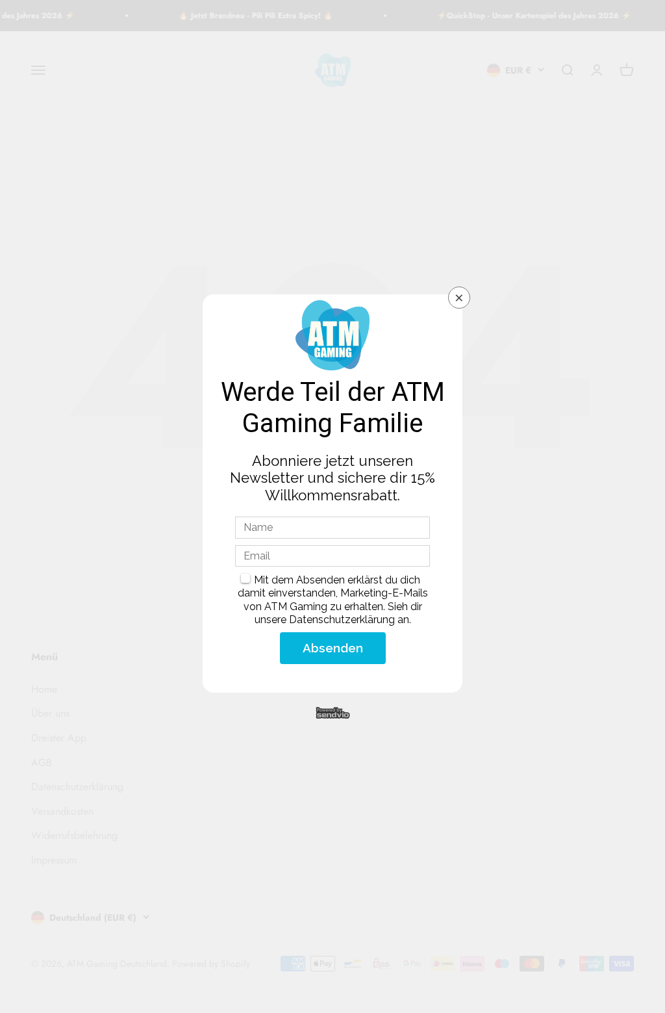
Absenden (333, 648)
